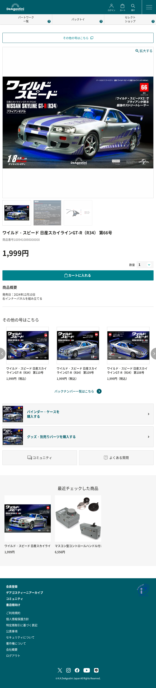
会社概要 (11, 649)
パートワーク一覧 (26, 19)
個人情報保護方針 (17, 619)
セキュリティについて (20, 637)
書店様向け (13, 605)
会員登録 (11, 586)
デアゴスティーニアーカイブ (24, 592)
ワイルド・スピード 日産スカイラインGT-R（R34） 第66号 (42, 546)
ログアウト (13, 655)
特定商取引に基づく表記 (21, 625)
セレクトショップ (130, 19)
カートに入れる (79, 275)
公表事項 (11, 631)
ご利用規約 (13, 613)
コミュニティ (14, 599)
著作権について (16, 643)
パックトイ (78, 19)
